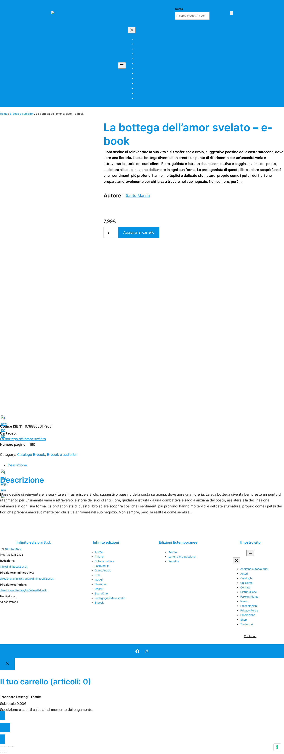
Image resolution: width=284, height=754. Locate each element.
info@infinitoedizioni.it (13, 566)
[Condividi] (9, 746)
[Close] (7, 664)
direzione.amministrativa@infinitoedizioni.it (27, 578)
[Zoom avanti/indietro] (1, 746)
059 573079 (13, 548)
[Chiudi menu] (132, 30)
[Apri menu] (122, 65)
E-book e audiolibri (21, 113)
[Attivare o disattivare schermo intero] (5, 746)
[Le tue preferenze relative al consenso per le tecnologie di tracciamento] (277, 747)
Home (3, 113)
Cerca (179, 8)
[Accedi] (225, 12)
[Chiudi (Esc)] (13, 746)
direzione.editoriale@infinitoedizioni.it (23, 590)
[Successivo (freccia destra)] (5, 752)
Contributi (250, 636)
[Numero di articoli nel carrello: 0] (231, 13)
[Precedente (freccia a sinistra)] (1, 752)
